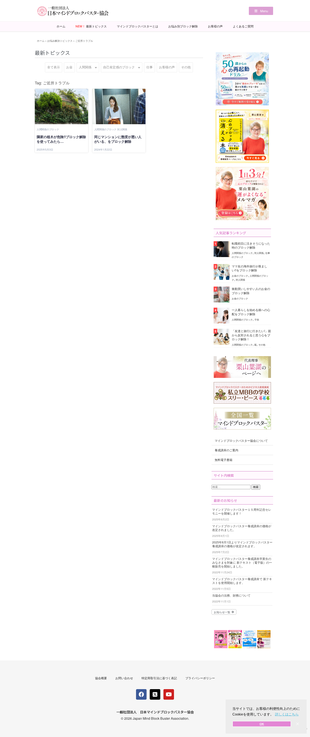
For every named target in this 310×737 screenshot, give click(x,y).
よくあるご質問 (243, 26)
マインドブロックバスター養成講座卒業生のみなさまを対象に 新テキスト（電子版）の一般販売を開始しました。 (242, 562)
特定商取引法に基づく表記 (159, 678)
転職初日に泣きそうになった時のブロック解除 (251, 245)
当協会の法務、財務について (231, 595)
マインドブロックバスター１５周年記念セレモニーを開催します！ (241, 511)
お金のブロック (240, 275)
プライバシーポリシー (200, 678)
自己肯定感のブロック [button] (119, 67)
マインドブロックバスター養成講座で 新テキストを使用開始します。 (242, 581)
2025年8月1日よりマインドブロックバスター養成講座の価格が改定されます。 (242, 544)
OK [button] (262, 724)
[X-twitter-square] (155, 694)
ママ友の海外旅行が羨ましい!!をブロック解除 (249, 268)
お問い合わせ (124, 678)
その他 (186, 67)
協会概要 (101, 678)
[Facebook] (141, 694)
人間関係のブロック (48, 129)
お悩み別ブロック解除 (183, 26)
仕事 (149, 67)
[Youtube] (168, 694)
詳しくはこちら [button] (287, 714)
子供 (256, 319)
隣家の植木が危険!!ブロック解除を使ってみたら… (61, 139)
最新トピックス (91, 26)
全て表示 (53, 67)
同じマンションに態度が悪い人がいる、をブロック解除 (118, 139)
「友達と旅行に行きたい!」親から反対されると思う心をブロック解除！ (251, 335)
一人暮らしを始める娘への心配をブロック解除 (251, 312)
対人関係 (122, 129)
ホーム (61, 26)
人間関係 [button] (85, 67)
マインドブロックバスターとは (137, 26)
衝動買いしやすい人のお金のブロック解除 (251, 291)
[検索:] (231, 486)
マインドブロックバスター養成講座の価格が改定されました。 (241, 528)
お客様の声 (215, 26)
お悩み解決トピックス (60, 40)
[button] (261, 11)
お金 (69, 67)
